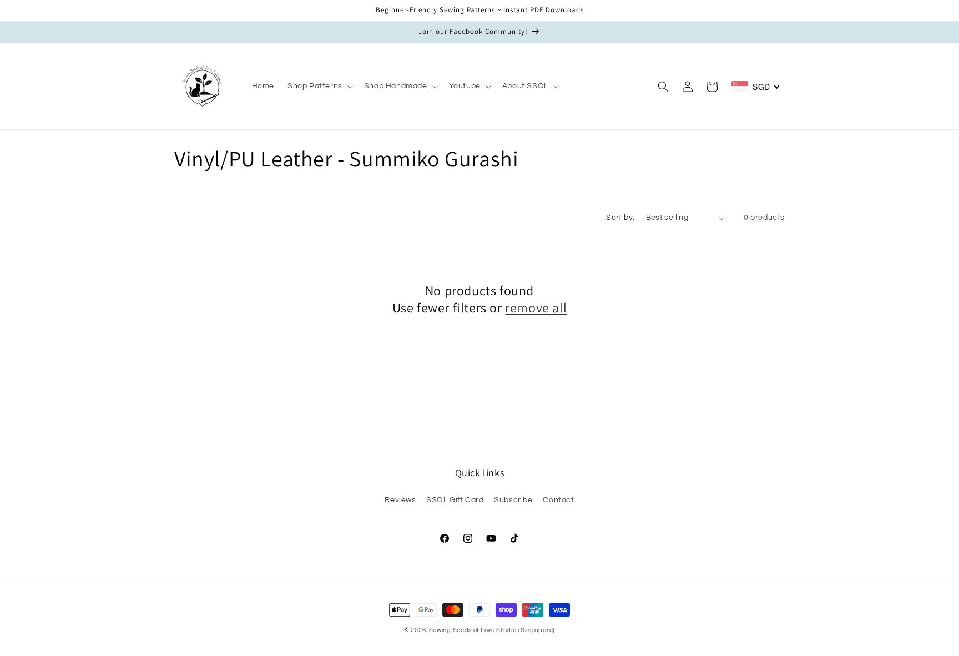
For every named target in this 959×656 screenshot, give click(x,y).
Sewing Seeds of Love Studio (473, 630)
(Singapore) (536, 630)
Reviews (400, 500)
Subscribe (513, 500)
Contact (558, 500)
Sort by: (620, 217)
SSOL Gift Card (454, 500)
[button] (319, 86)
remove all (536, 307)
